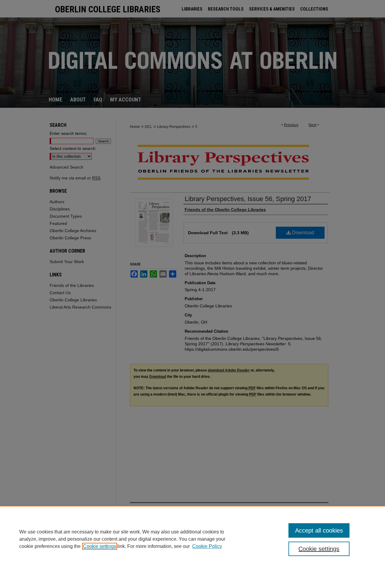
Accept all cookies (319, 530)
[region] (192, 539)
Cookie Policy (207, 546)
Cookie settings (99, 546)
